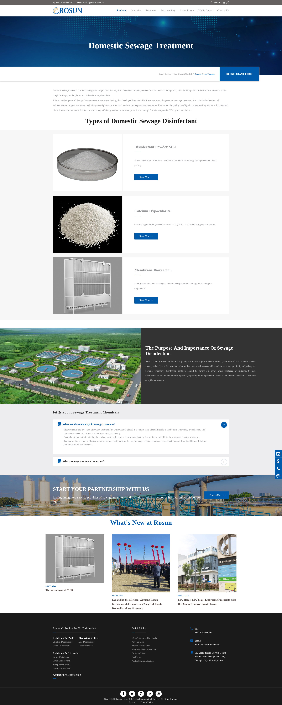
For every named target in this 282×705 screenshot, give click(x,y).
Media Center (205, 10)
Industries (136, 10)
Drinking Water (139, 653)
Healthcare (136, 657)
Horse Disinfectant (61, 668)
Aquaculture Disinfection (67, 674)
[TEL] (278, 468)
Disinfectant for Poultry (64, 638)
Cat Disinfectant (86, 645)
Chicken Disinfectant (62, 642)
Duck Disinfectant (61, 645)
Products (121, 10)
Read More (146, 177)
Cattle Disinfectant (61, 661)
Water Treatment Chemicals (182, 74)
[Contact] (278, 475)
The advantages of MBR (59, 589)
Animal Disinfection (141, 645)
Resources (151, 10)
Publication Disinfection (143, 661)
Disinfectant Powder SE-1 (155, 147)
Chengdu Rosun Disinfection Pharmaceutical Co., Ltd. (137, 699)
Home (161, 74)
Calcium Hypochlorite (152, 211)
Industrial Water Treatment (144, 649)
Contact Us (223, 10)
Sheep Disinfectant (61, 664)
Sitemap (133, 702)
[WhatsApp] (278, 461)
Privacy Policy (147, 702)
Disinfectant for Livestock (65, 653)
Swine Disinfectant (61, 657)
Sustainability (168, 10)
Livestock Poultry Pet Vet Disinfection (74, 628)
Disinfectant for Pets (88, 638)
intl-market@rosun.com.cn (90, 2)
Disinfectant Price (239, 74)
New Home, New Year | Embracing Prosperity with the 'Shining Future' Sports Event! (207, 601)
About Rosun (187, 10)
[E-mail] (278, 453)
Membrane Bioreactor (152, 270)
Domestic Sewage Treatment (204, 74)
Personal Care (138, 642)
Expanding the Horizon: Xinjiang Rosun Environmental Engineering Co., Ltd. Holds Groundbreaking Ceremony (137, 603)
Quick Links (139, 628)
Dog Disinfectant (86, 642)
